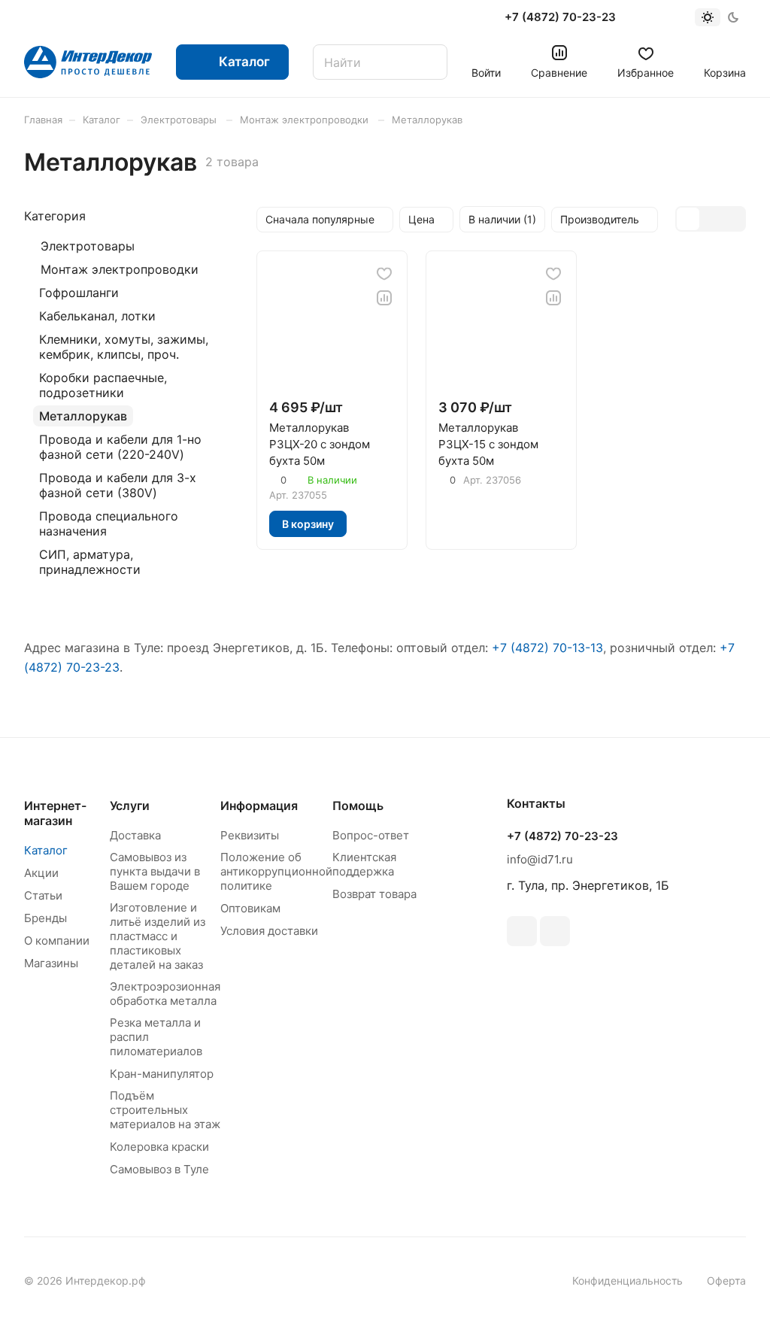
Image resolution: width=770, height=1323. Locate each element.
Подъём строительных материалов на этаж (165, 1109)
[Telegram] (555, 931)
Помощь (357, 805)
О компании (56, 940)
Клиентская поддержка (364, 864)
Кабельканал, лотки (97, 315)
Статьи (43, 895)
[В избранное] (384, 273)
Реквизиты (249, 835)
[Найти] (428, 62)
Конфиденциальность (627, 1280)
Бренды (45, 918)
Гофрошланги (79, 292)
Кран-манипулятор (162, 1074)
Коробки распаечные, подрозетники (103, 385)
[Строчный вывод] (710, 219)
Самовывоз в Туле (159, 1169)
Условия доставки (269, 931)
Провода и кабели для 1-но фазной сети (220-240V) (120, 447)
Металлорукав (83, 415)
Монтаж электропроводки (120, 269)
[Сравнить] (384, 297)
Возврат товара (374, 894)
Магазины (51, 963)
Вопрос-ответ (370, 835)
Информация (259, 805)
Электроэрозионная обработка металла (165, 993)
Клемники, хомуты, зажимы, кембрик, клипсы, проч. (123, 347)
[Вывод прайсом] (733, 219)
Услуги (130, 805)
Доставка (135, 835)
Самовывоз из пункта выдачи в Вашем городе (155, 871)
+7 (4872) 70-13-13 (547, 647)
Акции (41, 873)
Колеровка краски (159, 1146)
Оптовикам (250, 908)
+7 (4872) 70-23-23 (560, 17)
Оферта (726, 1280)
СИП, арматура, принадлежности (90, 562)
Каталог (46, 850)
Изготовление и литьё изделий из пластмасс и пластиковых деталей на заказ (157, 936)
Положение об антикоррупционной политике (276, 871)
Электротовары (88, 245)
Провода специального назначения (108, 523)
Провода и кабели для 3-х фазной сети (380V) (117, 485)
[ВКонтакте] (522, 931)
